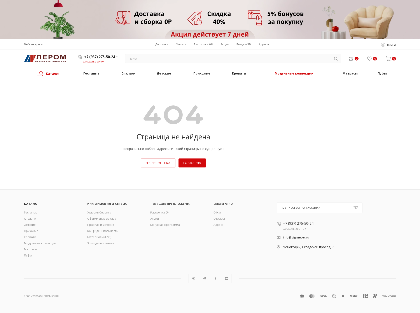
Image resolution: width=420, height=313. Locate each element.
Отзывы (219, 219)
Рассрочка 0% (160, 212)
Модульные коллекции (40, 243)
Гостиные (30, 212)
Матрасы (30, 249)
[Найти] (336, 58)
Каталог (32, 204)
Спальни (30, 219)
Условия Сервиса (99, 212)
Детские (30, 225)
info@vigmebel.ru (296, 237)
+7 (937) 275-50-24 (99, 56)
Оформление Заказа (101, 219)
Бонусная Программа (165, 225)
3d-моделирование (100, 243)
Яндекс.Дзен (226, 278)
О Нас (217, 212)
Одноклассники (215, 278)
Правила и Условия (100, 225)
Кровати (30, 237)
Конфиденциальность (102, 231)
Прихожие (31, 231)
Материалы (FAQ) (99, 237)
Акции (154, 219)
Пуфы (28, 255)
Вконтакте (193, 278)
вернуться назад (158, 163)
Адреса (219, 225)
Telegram (204, 278)
